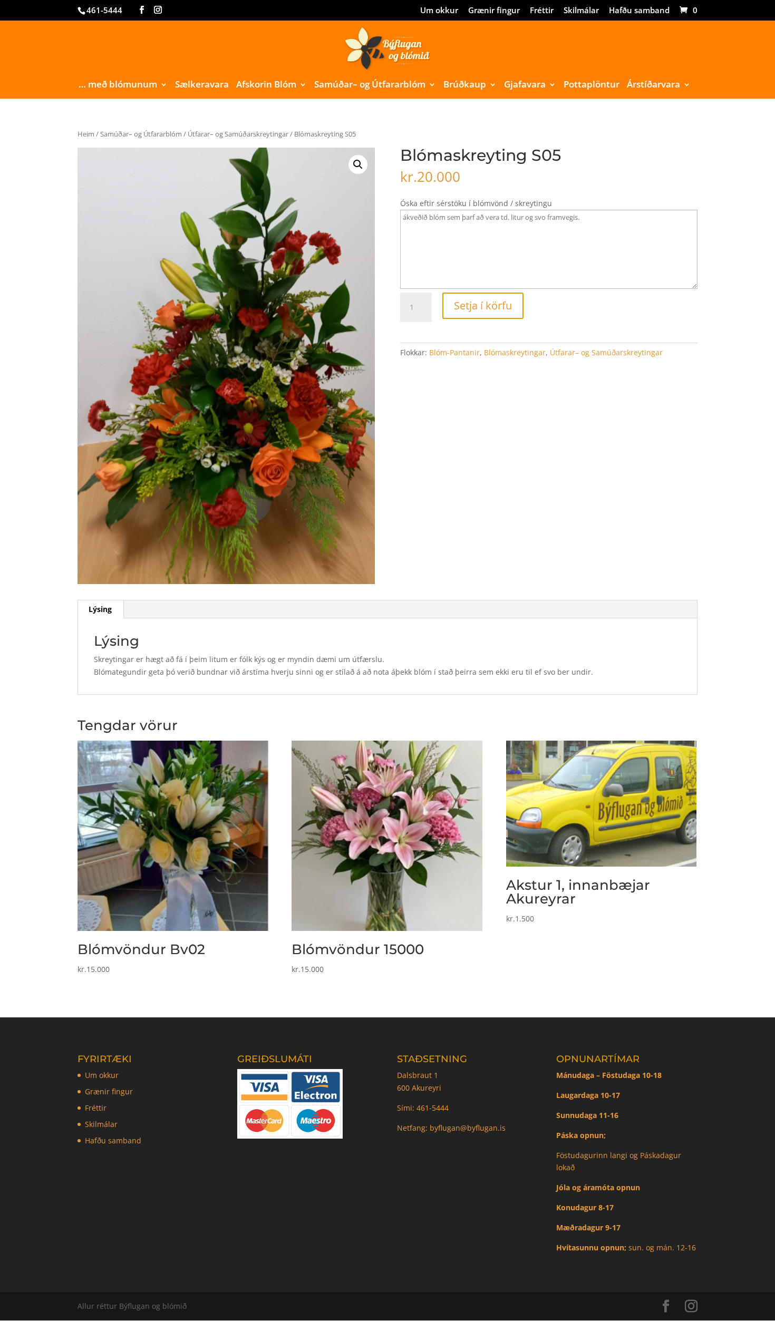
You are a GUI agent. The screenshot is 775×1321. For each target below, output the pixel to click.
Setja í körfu (483, 305)
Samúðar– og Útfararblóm (369, 85)
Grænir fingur (494, 10)
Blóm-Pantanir (454, 352)
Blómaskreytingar (515, 352)
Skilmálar (581, 10)
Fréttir (542, 10)
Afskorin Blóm (266, 85)
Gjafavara (525, 85)
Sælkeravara (202, 85)
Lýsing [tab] (100, 609)
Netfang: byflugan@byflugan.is (451, 1128)
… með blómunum (118, 85)
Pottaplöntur (591, 85)
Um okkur (439, 10)
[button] (357, 164)
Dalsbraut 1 (417, 1075)
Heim (86, 134)
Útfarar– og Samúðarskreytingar (238, 134)
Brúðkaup (464, 85)
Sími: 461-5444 (424, 1108)
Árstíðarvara (653, 85)
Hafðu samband (639, 10)
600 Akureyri (419, 1088)
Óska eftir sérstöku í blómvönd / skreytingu (476, 203)
